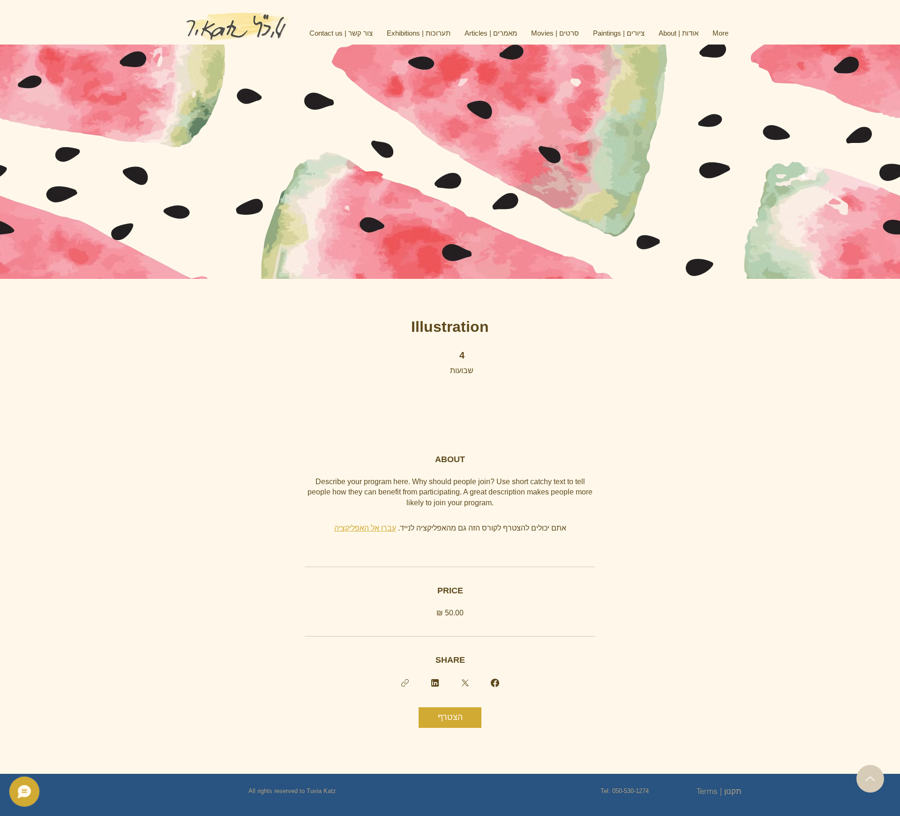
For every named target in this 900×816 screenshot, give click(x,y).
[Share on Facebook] (495, 683)
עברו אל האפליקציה (365, 528)
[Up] (870, 779)
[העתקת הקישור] (405, 683)
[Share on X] (465, 683)
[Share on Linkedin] (435, 683)
